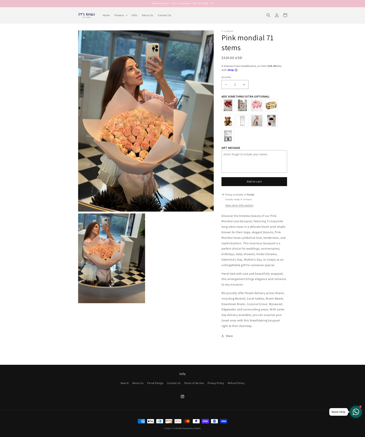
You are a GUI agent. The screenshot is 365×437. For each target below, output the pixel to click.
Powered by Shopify (192, 428)
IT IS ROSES (176, 428)
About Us (138, 383)
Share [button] (229, 336)
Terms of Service (194, 383)
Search (125, 383)
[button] (120, 15)
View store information (239, 205)
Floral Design (155, 383)
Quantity (226, 77)
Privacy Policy (216, 383)
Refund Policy (236, 383)
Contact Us (174, 383)
